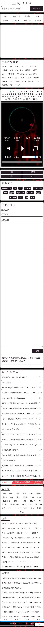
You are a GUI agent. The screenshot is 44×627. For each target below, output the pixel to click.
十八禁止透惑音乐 (8, 460)
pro (20, 188)
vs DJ (4, 66)
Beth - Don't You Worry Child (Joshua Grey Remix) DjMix (20, 434)
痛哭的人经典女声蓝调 (10, 450)
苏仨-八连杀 (6, 382)
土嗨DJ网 (22, 3)
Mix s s (33, 66)
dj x (3, 74)
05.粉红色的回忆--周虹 (10, 429)
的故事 (25, 497)
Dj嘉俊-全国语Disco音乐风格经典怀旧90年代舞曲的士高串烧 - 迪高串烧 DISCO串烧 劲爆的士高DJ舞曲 (22, 578)
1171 (32, 497)
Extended (38, 188)
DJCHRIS (6, 501)
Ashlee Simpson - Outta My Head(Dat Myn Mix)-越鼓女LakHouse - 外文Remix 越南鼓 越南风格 (20, 445)
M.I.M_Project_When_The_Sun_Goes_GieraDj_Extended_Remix (20, 387)
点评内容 (5, 220)
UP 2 (31, 504)
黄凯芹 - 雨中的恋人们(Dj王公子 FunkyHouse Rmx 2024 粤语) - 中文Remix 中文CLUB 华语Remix (22, 602)
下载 (11, 176)
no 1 (3, 78)
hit (14, 508)
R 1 (40, 501)
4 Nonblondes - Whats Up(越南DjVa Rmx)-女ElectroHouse (22, 567)
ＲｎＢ (10, 78)
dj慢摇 (17, 81)
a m (11, 81)
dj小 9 (17, 85)
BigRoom (20, 193)
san (19, 508)
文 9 (16, 66)
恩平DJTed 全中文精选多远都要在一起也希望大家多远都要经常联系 (20, 439)
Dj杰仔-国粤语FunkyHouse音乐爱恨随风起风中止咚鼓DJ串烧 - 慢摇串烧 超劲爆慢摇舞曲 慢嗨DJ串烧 (22, 597)
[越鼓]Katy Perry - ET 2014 (14, 562)
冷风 (4, 493)
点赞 (33, 172)
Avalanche (6, 188)
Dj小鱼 (4, 81)
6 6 (16, 70)
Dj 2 (37, 81)
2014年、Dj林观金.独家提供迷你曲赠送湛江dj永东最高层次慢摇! (20, 476)
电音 (38, 193)
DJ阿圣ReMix (22, 74)
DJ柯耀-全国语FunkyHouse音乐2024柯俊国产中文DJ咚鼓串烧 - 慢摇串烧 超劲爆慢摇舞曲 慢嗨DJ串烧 (22, 612)
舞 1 (16, 78)
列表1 (39, 624)
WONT (5, 504)
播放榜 (38, 16)
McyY (32, 501)
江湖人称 (5, 210)
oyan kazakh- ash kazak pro (13, 398)
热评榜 (5, 20)
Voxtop (28, 188)
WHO (24, 504)
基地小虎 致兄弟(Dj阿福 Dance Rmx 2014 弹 (20, 533)
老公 (32, 508)
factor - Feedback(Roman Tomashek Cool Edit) (20, 393)
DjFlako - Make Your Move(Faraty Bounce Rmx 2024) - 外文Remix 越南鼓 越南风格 (20, 466)
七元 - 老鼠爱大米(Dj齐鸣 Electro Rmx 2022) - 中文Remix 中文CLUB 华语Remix (20, 419)
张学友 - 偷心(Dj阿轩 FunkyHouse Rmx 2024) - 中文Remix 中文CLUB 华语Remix (22, 617)
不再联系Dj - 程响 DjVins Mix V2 (14, 377)
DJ (26, 197)
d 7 (3, 508)
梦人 (18, 497)
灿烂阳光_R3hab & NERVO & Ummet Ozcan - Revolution (20, 413)
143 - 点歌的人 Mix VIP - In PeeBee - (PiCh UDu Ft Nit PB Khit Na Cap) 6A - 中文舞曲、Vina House (22, 552)
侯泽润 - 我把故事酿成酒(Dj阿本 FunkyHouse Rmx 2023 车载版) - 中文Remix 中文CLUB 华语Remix (22, 593)
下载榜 (16, 20)
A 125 (29, 78)
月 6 (22, 78)
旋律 (12, 193)
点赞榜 (27, 16)
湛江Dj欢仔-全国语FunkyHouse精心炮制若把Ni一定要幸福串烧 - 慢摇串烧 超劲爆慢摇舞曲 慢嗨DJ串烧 (22, 607)
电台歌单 (16, 16)
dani (9, 508)
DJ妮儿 (5, 85)
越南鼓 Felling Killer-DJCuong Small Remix (20, 547)
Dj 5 (11, 70)
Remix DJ (24, 66)
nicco (26, 508)
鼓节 (11, 497)
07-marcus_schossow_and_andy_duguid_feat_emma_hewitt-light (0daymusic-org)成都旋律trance (20, 471)
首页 (6, 16)
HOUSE (30, 193)
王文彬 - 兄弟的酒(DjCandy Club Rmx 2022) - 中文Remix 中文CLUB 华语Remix (22, 557)
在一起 (30, 81)
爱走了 (4, 497)
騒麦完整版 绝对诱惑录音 (11, 588)
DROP (16, 501)
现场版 (38, 493)
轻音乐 (39, 497)
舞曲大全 (27, 20)
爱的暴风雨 (14, 504)
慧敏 (24, 493)
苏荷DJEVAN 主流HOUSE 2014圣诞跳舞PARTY (20, 408)
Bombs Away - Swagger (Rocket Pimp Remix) (22, 538)
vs (15, 188)
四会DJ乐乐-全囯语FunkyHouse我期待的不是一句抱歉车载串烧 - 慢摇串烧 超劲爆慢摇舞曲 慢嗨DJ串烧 (22, 583)
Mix (5, 193)
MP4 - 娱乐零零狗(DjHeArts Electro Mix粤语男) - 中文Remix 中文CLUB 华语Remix (20, 403)
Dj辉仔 (35, 70)
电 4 (10, 66)
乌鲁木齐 (11, 74)
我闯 (31, 493)
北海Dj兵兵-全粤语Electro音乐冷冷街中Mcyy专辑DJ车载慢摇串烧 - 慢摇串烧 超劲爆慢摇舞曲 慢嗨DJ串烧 (22, 542)
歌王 (22, 512)
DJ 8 (24, 81)
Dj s (11, 85)
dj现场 (27, 70)
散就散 (39, 508)
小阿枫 (4, 70)
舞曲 (32, 197)
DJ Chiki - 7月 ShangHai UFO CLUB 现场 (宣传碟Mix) (20, 424)
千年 (11, 493)
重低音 (36, 78)
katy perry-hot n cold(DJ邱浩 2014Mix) (19, 523)
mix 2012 (33, 74)
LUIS (24, 501)
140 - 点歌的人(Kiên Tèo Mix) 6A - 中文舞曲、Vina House (22, 528)
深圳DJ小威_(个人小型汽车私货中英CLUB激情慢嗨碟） (20, 455)
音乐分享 (38, 20)
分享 (11, 172)
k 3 (21, 70)
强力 (17, 493)
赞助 (32, 176)
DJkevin (38, 504)
